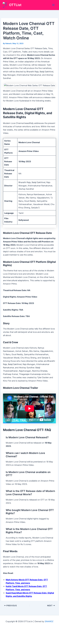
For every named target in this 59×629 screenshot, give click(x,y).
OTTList (15, 5)
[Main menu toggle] (53, 5)
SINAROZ (49, 621)
